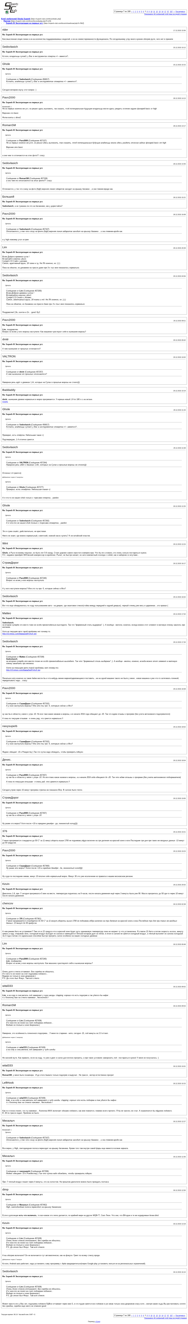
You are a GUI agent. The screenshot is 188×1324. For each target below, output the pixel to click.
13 (160, 11)
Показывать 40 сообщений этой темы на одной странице (165, 14)
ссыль (5, 401)
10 (151, 11)
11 (154, 11)
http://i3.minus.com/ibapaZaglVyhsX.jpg (19, 634)
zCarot (97, 1321)
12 (157, 11)
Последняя (180, 11)
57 (168, 11)
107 (171, 11)
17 (165, 11)
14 (162, 11)
